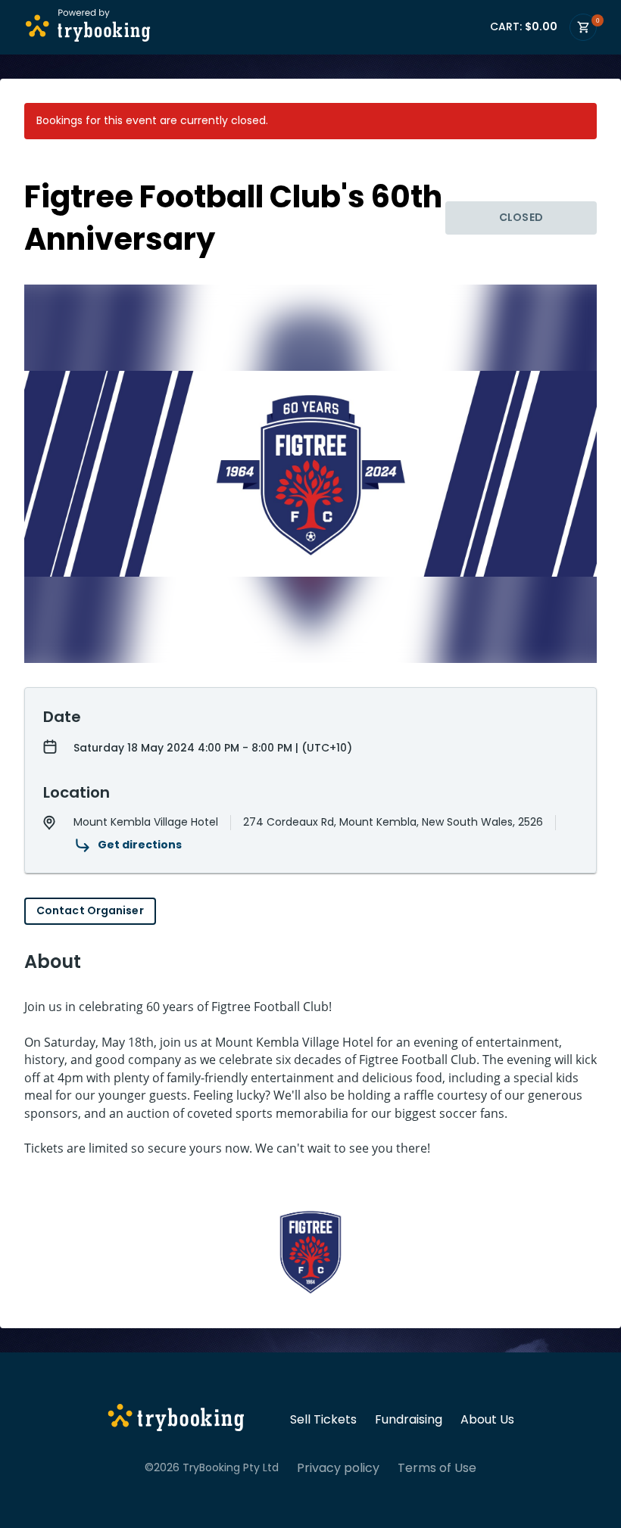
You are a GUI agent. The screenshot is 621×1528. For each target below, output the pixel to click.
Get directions (140, 844)
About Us (487, 1419)
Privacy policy (338, 1468)
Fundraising (408, 1419)
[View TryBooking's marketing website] (176, 1420)
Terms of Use (437, 1468)
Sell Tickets (323, 1419)
